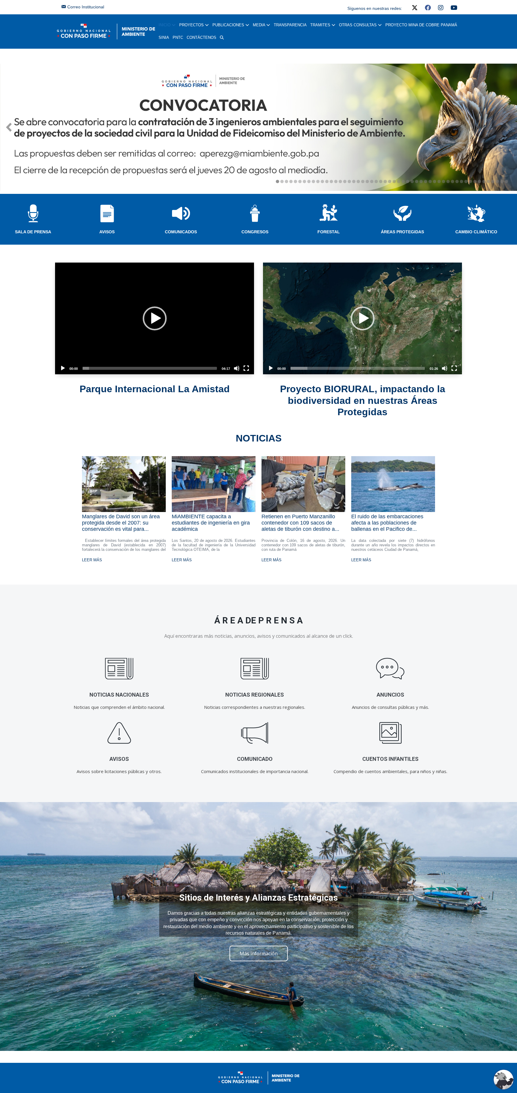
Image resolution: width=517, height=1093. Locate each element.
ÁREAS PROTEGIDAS (402, 231)
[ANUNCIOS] (390, 668)
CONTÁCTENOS (201, 37)
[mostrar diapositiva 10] (318, 181)
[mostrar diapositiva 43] (466, 181)
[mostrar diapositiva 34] (425, 181)
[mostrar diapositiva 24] (380, 181)
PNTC (178, 37)
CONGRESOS (254, 231)
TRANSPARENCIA (290, 25)
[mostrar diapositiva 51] (502, 181)
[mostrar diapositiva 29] (403, 181)
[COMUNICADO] (254, 732)
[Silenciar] (237, 368)
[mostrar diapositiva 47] (484, 181)
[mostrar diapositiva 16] (344, 181)
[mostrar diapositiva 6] (300, 181)
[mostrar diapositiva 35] (430, 181)
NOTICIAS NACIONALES (119, 695)
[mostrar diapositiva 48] (488, 181)
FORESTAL (328, 231)
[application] (154, 318)
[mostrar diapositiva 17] (349, 181)
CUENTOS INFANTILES (390, 759)
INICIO (165, 25)
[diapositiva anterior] (8, 127)
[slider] (150, 368)
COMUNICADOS (181, 231)
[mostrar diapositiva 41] (457, 181)
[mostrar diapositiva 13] (331, 181)
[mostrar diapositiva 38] (443, 181)
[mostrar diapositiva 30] (407, 181)
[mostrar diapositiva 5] (295, 181)
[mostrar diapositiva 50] (497, 181)
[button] (222, 37)
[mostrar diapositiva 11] (322, 181)
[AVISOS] (119, 732)
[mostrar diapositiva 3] (286, 181)
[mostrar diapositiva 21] (367, 181)
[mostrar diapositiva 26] (389, 181)
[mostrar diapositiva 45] (475, 181)
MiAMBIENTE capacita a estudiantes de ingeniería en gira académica (211, 522)
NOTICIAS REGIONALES (254, 695)
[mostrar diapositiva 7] (304, 181)
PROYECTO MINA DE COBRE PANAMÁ (421, 25)
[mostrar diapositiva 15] (340, 181)
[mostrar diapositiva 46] (479, 181)
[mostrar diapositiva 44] (470, 181)
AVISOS (107, 231)
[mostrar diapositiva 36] (434, 181)
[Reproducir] (63, 368)
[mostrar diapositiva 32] (416, 181)
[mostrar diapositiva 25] (385, 181)
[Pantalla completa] (246, 368)
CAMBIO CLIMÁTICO (476, 231)
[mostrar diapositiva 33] (421, 181)
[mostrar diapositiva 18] (353, 181)
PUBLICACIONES (228, 25)
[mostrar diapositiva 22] (371, 181)
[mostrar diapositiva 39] (448, 181)
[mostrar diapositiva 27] (394, 181)
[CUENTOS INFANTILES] (390, 732)
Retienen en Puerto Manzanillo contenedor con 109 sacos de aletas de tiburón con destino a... (300, 522)
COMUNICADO (255, 759)
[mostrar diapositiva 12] (327, 181)
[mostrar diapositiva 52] (506, 181)
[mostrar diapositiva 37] (439, 181)
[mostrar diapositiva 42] (461, 181)
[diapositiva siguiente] (508, 127)
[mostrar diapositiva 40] (452, 181)
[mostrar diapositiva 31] (412, 181)
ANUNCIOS (390, 695)
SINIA (164, 37)
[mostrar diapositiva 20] (362, 181)
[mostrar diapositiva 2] (282, 181)
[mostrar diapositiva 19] (358, 181)
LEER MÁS (92, 560)
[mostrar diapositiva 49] (493, 181)
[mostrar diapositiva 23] (376, 181)
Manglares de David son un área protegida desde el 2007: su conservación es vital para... (121, 522)
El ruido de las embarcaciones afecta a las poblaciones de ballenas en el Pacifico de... (387, 522)
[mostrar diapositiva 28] (398, 181)
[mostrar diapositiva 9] (313, 181)
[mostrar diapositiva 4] (291, 181)
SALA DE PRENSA (33, 231)
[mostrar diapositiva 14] (335, 181)
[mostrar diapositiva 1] (277, 181)
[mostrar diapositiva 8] (309, 181)
